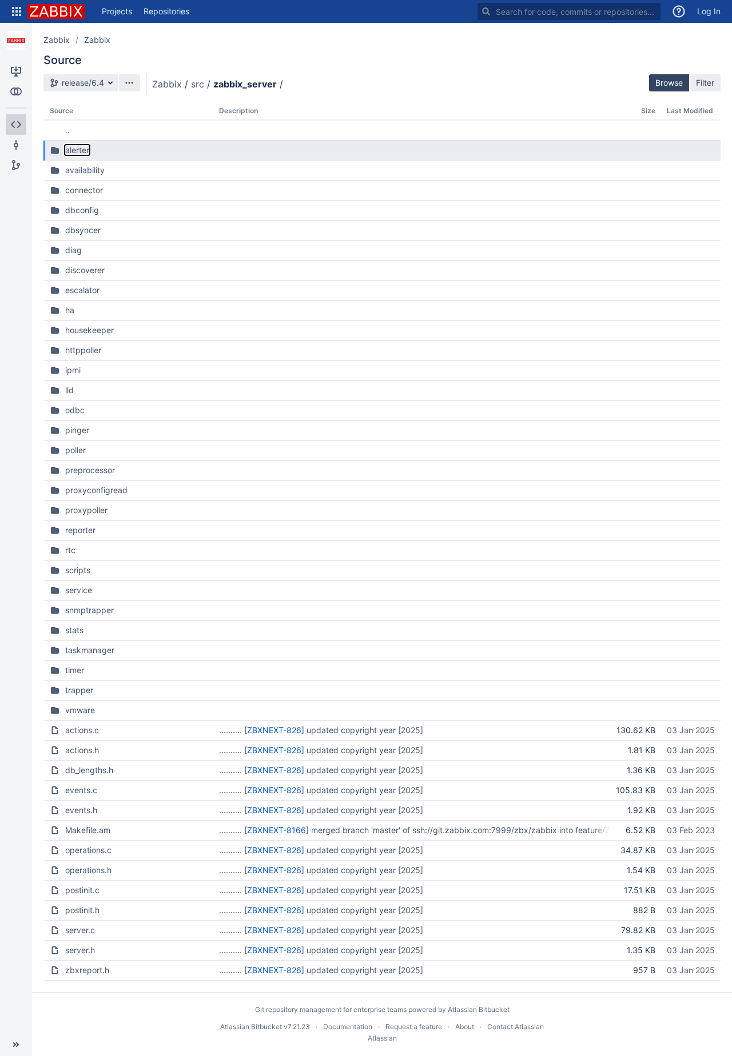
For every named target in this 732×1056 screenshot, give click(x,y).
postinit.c (82, 890)
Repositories (166, 11)
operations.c (88, 850)
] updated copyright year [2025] (362, 730)
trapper (79, 690)
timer (74, 670)
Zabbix (56, 40)
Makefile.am (87, 830)
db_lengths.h (89, 770)
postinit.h (82, 910)
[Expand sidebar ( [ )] (16, 1044)
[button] (16, 11)
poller (75, 450)
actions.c (82, 730)
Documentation (347, 1026)
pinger (77, 430)
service (78, 590)
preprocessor (90, 470)
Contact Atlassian (515, 1026)
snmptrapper (89, 610)
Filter (705, 82)
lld (69, 390)
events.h (81, 810)
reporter (80, 530)
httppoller (83, 350)
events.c (81, 790)
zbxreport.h (87, 970)
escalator (82, 290)
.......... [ (233, 730)
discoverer (85, 270)
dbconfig (82, 210)
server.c (80, 930)
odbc (75, 410)
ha (69, 310)
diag (73, 250)
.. (67, 130)
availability (85, 170)
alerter (77, 150)
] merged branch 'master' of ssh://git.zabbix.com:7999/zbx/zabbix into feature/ (455, 830)
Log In (709, 11)
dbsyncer (83, 230)
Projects (117, 11)
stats (74, 630)
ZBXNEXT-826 (274, 730)
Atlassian (382, 1038)
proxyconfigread (96, 490)
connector (84, 190)
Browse (669, 82)
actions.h (82, 750)
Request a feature (413, 1026)
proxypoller (86, 510)
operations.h (88, 870)
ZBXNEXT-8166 (276, 830)
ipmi (73, 370)
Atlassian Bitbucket (479, 1009)
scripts (77, 570)
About (464, 1026)
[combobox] (569, 11)
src (197, 84)
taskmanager (89, 650)
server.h (80, 950)
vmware (80, 710)
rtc (70, 550)
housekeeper (89, 330)
